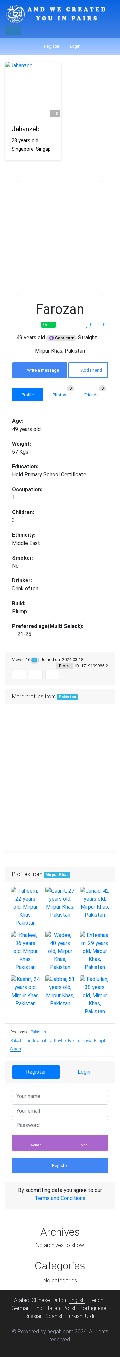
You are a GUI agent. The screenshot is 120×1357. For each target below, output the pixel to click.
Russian (34, 1316)
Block (64, 665)
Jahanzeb (26, 129)
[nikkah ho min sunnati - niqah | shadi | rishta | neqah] (55, 14)
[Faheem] (25, 907)
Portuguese (92, 1308)
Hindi (37, 1308)
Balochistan (20, 1040)
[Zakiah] (23, 722)
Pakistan (67, 697)
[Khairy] (96, 832)
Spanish (54, 1316)
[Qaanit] (60, 903)
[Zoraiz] (96, 722)
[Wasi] (23, 796)
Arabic (21, 1300)
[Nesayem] (23, 759)
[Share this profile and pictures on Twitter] (36, 674)
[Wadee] (60, 951)
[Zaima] (60, 759)
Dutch (59, 1300)
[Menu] (13, 30)
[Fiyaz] (60, 722)
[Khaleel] (25, 951)
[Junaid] (94, 903)
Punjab (100, 1040)
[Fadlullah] (94, 995)
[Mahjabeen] (96, 796)
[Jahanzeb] (33, 90)
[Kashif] (25, 991)
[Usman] (60, 832)
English (77, 1300)
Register (51, 46)
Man (84, 1145)
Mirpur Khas (57, 874)
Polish (70, 1308)
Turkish (74, 1316)
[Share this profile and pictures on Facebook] (19, 674)
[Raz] (23, 832)
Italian (53, 1308)
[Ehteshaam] (94, 951)
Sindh (15, 1048)
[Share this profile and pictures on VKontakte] (52, 674)
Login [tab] (84, 1072)
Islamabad (42, 1040)
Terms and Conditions (60, 1198)
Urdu (90, 1316)
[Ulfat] (60, 796)
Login (74, 46)
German (20, 1308)
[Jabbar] (60, 991)
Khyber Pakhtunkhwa (73, 1040)
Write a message (42, 370)
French (95, 1300)
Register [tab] (36, 1072)
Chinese (41, 1300)
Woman (36, 1145)
